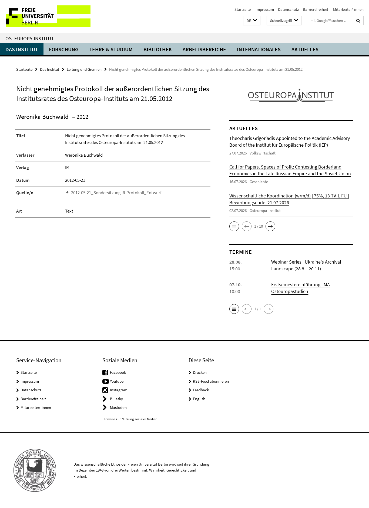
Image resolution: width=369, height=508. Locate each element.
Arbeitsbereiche (204, 49)
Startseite (242, 9)
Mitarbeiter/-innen (348, 9)
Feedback (201, 389)
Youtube (116, 381)
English (199, 398)
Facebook (118, 372)
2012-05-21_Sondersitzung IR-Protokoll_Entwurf (116, 193)
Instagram (118, 389)
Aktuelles (304, 49)
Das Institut (21, 49)
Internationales (259, 49)
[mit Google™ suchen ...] (358, 20)
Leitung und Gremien (84, 69)
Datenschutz (288, 9)
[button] (251, 21)
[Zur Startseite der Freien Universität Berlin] (45, 16)
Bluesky (116, 398)
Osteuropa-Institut (29, 38)
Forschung (64, 49)
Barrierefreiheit (315, 9)
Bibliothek (157, 49)
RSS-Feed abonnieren (211, 381)
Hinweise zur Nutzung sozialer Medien (129, 419)
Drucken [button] (200, 372)
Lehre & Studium (111, 49)
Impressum (264, 9)
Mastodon (118, 407)
